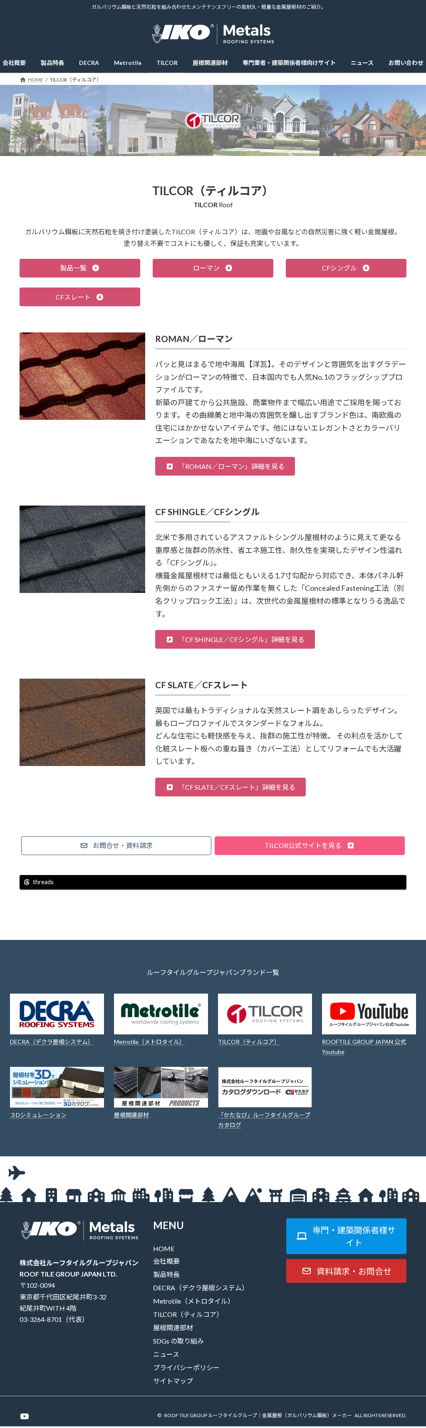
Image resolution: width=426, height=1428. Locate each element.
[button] (80, 268)
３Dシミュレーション (38, 1114)
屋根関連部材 (131, 1114)
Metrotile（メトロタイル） (149, 1041)
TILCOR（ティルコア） (249, 1041)
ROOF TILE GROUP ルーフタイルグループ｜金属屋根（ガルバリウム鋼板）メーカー (258, 1415)
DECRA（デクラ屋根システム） (52, 1041)
